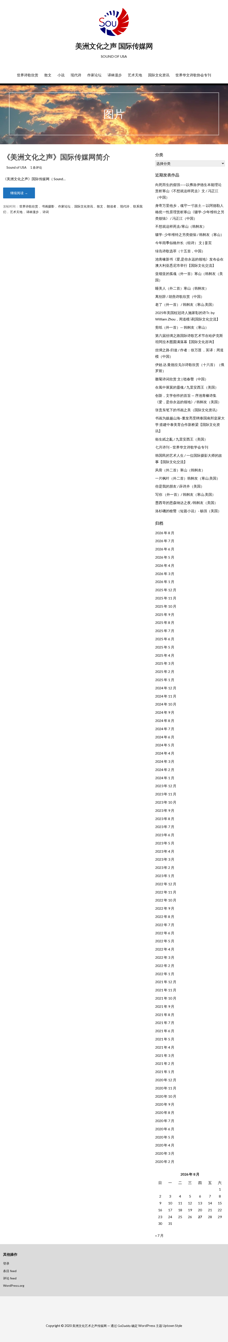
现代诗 (76, 75)
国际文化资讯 (158, 75)
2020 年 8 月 (164, 1112)
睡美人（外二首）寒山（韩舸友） (182, 288)
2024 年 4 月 (164, 753)
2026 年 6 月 (164, 549)
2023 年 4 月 (164, 851)
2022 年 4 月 (164, 949)
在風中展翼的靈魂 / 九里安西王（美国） (186, 387)
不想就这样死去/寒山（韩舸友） (180, 226)
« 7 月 (159, 1235)
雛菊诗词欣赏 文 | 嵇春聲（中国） (181, 379)
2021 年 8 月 (164, 1014)
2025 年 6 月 (164, 639)
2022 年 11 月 (165, 892)
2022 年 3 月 (164, 957)
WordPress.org (13, 1285)
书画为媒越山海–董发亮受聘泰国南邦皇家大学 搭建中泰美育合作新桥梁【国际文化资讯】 (190, 424)
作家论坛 (94, 75)
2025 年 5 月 (164, 647)
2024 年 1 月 (164, 778)
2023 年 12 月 (165, 786)
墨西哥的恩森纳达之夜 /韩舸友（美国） (186, 502)
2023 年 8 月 (164, 818)
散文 (47, 75)
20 (200, 1210)
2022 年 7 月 (164, 925)
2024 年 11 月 (165, 696)
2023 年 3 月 (164, 859)
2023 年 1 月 (164, 876)
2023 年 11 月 (165, 794)
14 (210, 1203)
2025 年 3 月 (164, 663)
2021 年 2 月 (164, 1063)
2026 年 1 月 (164, 581)
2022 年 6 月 (164, 933)
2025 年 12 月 (165, 590)
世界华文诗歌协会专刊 (193, 75)
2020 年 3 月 (164, 1153)
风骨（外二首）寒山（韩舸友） (180, 470)
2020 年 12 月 (165, 1080)
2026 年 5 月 (164, 557)
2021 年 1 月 (164, 1071)
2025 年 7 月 (164, 631)
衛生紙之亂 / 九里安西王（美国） (181, 439)
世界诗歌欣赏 (27, 75)
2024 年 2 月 (164, 769)
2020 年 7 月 (164, 1121)
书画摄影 (48, 206)
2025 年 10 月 (165, 606)
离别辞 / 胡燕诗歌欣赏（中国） (179, 296)
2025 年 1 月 (164, 680)
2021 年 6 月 (164, 1031)
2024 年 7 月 (164, 729)
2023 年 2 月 (164, 867)
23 (160, 1217)
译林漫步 (115, 75)
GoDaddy (124, 1326)
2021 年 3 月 (164, 1055)
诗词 (46, 212)
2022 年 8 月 (164, 916)
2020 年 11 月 (165, 1088)
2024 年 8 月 (164, 720)
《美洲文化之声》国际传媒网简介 (56, 157)
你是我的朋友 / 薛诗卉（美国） (179, 486)
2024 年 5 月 (164, 745)
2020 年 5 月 (164, 1137)
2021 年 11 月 (165, 990)
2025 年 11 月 (165, 598)
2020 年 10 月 (165, 1096)
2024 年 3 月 (164, 761)
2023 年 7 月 (164, 826)
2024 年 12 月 (165, 688)
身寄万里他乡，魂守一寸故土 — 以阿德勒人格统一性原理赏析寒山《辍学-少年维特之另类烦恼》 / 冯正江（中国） (189, 211)
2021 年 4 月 (164, 1047)
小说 (61, 75)
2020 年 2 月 (164, 1161)
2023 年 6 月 (164, 835)
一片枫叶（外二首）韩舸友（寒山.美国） (187, 478)
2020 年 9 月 (164, 1104)
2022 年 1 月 (164, 974)
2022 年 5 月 (164, 941)
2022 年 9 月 (164, 908)
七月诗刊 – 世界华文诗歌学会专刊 (181, 447)
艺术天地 (135, 75)
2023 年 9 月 (164, 810)
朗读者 (111, 206)
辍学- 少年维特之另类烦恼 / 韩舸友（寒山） (189, 234)
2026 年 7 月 (164, 541)
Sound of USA (16, 167)
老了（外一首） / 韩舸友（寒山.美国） (185, 304)
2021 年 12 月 (165, 982)
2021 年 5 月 (164, 1039)
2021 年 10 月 (165, 998)
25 (180, 1217)
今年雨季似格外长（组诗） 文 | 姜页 (183, 243)
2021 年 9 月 (164, 1006)
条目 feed (9, 1271)
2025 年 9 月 (164, 614)
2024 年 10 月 (165, 704)
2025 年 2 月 (164, 671)
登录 (6, 1263)
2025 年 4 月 (164, 655)
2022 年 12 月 (165, 884)
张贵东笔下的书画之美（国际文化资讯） (187, 410)
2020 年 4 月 (164, 1145)
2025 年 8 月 (164, 622)
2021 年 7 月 (164, 1022)
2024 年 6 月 (164, 737)
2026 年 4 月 (164, 565)
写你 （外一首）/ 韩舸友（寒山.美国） (185, 494)
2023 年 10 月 (165, 802)
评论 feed (9, 1278)
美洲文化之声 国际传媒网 (114, 46)
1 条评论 (36, 167)
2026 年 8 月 (164, 533)
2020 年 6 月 (164, 1129)
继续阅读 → (19, 193)
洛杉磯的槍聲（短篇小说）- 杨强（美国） (188, 511)
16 (160, 1210)
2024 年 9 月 (164, 712)
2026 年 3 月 (164, 573)
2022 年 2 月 (164, 965)
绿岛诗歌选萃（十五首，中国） (180, 251)
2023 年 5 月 (164, 843)
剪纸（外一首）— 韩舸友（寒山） (182, 327)
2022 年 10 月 (165, 900)
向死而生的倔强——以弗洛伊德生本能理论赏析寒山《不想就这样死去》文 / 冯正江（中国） (188, 191)
